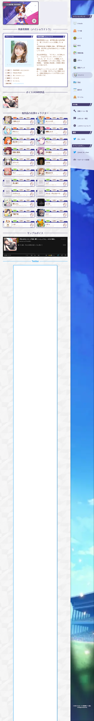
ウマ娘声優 (10, 4)
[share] (34, 21)
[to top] (90, 717)
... (5, 4)
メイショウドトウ (18, 83)
